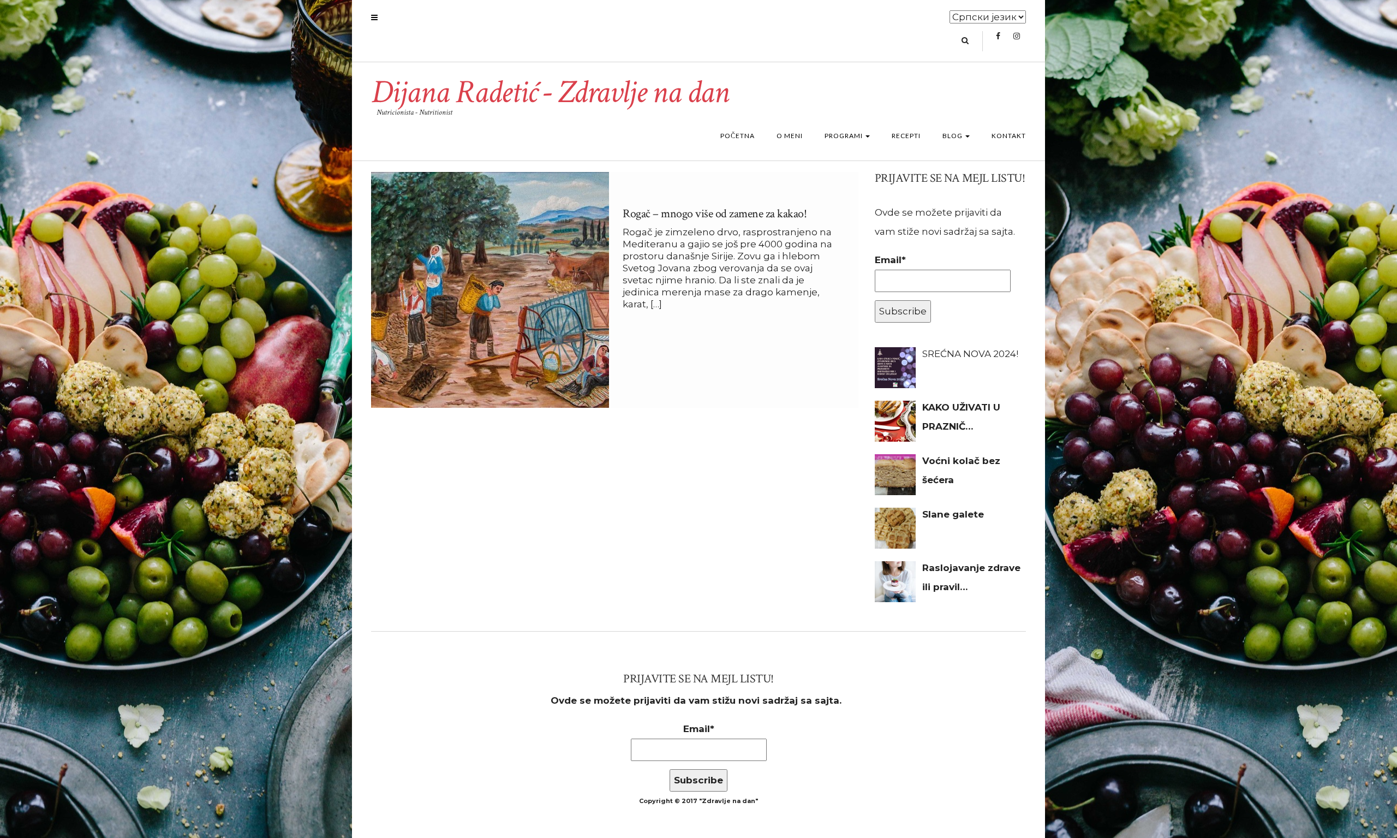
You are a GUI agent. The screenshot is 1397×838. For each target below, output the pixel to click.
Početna (737, 136)
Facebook (998, 41)
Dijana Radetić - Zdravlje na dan (550, 92)
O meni (790, 136)
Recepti (906, 136)
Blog (953, 136)
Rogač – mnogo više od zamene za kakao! (715, 214)
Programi (844, 136)
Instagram (1016, 41)
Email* (890, 259)
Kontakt (1009, 136)
